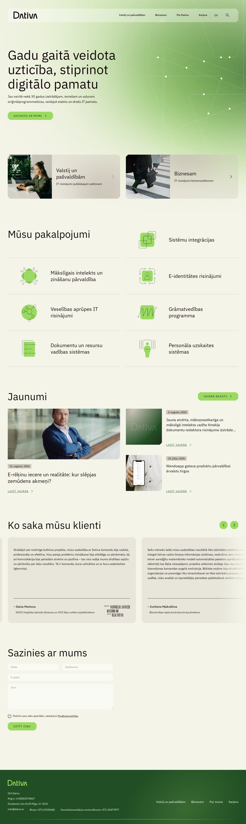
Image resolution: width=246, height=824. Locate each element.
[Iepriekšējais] (223, 525)
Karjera (203, 15)
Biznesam (161, 15)
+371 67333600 (46, 809)
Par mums (216, 802)
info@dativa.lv (16, 809)
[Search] (227, 15)
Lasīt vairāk (18, 491)
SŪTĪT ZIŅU (22, 726)
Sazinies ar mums (28, 115)
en (216, 15)
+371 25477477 (110, 809)
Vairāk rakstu (215, 396)
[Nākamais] (234, 525)
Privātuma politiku (68, 716)
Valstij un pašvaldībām (132, 15)
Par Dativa (183, 15)
